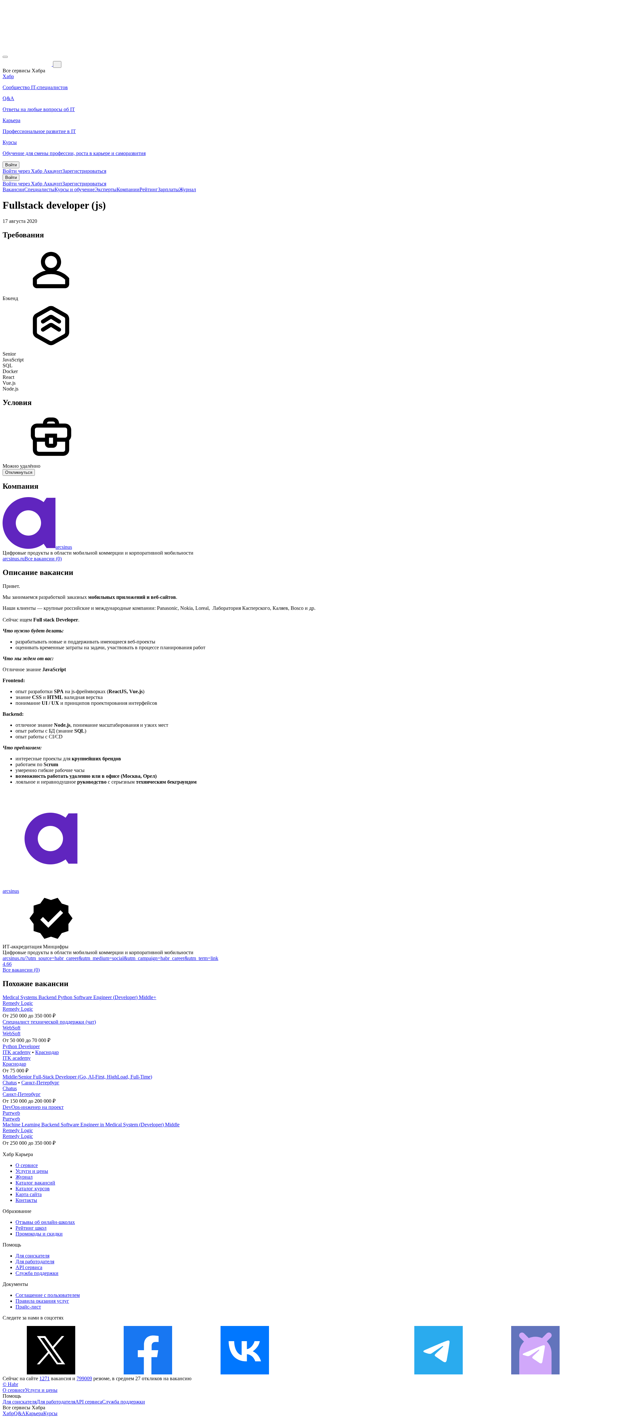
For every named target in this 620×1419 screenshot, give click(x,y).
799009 (84, 1378)
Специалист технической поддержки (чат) (49, 1022)
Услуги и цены (32, 1171)
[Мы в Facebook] (147, 1372)
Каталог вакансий (35, 1182)
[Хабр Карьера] (28, 64)
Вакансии (13, 189)
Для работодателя (35, 1261)
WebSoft (11, 1027)
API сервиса (29, 1267)
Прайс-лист (28, 1306)
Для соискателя (32, 1255)
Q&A (20, 1413)
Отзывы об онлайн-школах (45, 1222)
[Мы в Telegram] (438, 1372)
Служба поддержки (37, 1273)
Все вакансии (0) (43, 558)
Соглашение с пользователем (48, 1295)
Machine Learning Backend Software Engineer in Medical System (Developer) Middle (91, 1124)
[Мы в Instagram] (341, 1372)
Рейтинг (149, 189)
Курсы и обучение (75, 189)
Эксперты (106, 189)
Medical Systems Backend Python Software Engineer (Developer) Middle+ (79, 997)
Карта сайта (29, 1194)
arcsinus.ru (14, 558)
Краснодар (47, 1052)
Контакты (26, 1200)
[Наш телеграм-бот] (535, 1372)
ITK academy (17, 1052)
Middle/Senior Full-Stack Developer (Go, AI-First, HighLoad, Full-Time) (77, 1077)
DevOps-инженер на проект (33, 1107)
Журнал (187, 189)
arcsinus (64, 547)
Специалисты (39, 189)
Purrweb (11, 1113)
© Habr (10, 1384)
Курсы (50, 1413)
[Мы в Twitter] (51, 1372)
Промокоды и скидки (39, 1233)
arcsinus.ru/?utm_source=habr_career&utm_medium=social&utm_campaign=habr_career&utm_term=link (110, 958)
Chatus (10, 1082)
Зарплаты (168, 189)
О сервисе (27, 1165)
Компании (128, 189)
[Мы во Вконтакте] (244, 1372)
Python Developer (21, 1046)
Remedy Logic (18, 1003)
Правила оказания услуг (42, 1301)
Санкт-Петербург (40, 1082)
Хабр (8, 1413)
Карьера (34, 1413)
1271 (44, 1378)
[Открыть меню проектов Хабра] (5, 57)
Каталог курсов (33, 1188)
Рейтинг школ (31, 1228)
